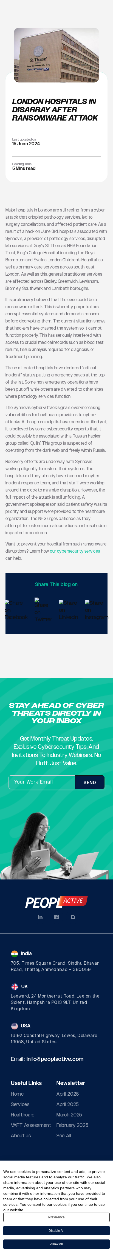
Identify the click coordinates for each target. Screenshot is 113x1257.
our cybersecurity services (75, 551)
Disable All (56, 1231)
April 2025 (67, 1104)
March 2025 (69, 1115)
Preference (56, 1217)
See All (63, 1136)
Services (20, 1104)
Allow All (56, 1244)
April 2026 (67, 1094)
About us (21, 1136)
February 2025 (72, 1125)
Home (17, 1094)
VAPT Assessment (31, 1125)
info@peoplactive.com (55, 1059)
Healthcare (23, 1115)
